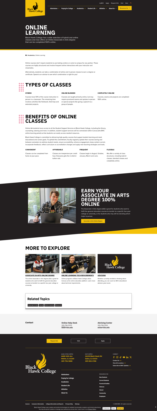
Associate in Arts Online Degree (39, 275)
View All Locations (118, 363)
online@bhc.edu (104, 327)
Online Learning (49, 305)
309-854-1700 (90, 361)
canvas (41, 305)
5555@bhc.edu (67, 327)
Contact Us (116, 360)
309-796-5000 (66, 361)
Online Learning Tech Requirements (77, 275)
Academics (31, 55)
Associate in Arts (33, 305)
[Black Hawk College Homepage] (40, 374)
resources (58, 305)
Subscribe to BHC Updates (121, 365)
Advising (102, 275)
